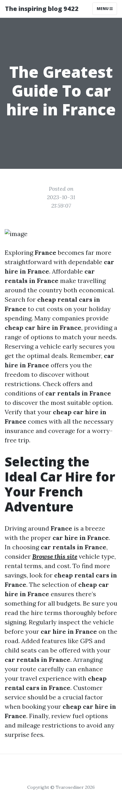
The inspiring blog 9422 (42, 8)
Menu (103, 8)
